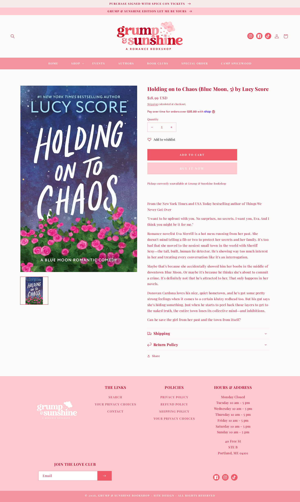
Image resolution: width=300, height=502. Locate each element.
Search (115, 397)
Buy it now (192, 168)
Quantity (153, 119)
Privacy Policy (174, 397)
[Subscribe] (104, 476)
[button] (12, 36)
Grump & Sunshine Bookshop (124, 495)
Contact (115, 411)
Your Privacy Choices (115, 404)
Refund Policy (174, 404)
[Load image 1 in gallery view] (34, 290)
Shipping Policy (174, 411)
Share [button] (156, 356)
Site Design (164, 495)
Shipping (152, 104)
